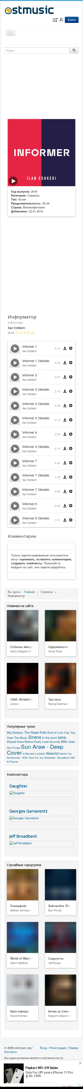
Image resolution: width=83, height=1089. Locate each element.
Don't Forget (13, 747)
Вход (43, 1048)
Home (63, 753)
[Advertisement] (41, 264)
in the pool (49, 737)
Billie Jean (68, 741)
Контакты (10, 1052)
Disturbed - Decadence (57, 757)
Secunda (54, 741)
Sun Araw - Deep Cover (35, 749)
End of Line (55, 732)
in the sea (28, 753)
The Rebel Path (35, 732)
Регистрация (58, 1048)
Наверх (74, 1048)
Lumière (40, 753)
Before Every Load (36, 741)
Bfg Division (15, 732)
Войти (72, 20)
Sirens (34, 737)
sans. (62, 737)
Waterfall (52, 753)
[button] (70, 348)
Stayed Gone (15, 741)
